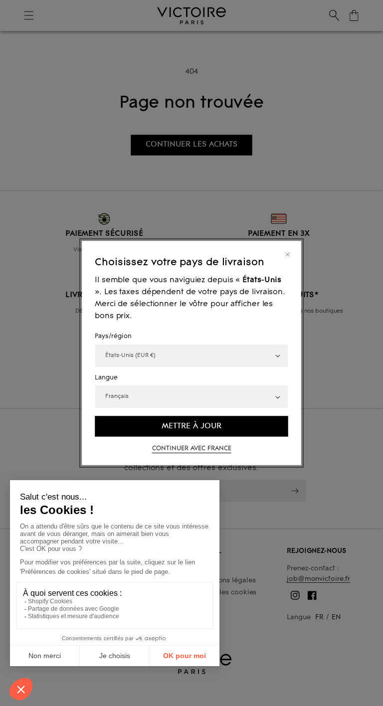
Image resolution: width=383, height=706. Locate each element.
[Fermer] (287, 254)
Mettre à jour (191, 426)
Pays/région (113, 337)
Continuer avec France (191, 449)
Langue (106, 378)
